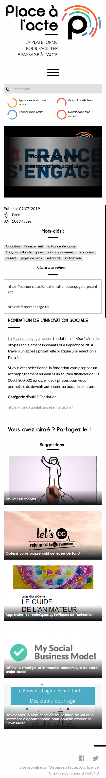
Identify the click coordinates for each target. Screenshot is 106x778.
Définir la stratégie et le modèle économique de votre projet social (52, 670)
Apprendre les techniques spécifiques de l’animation (49, 614)
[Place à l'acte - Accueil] (53, 30)
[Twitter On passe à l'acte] (95, 758)
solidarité (53, 258)
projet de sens (31, 258)
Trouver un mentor (21, 499)
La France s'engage (24, 338)
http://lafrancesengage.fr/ (28, 307)
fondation (13, 246)
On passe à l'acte (63, 767)
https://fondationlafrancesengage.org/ (40, 407)
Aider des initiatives (80, 100)
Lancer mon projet (31, 112)
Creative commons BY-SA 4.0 (74, 773)
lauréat (11, 258)
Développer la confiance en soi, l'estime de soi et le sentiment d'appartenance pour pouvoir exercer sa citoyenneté (50, 719)
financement (33, 246)
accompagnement (61, 252)
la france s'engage (61, 246)
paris (40, 252)
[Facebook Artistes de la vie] (81, 758)
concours (87, 252)
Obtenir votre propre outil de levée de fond (43, 553)
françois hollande (19, 252)
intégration (73, 258)
